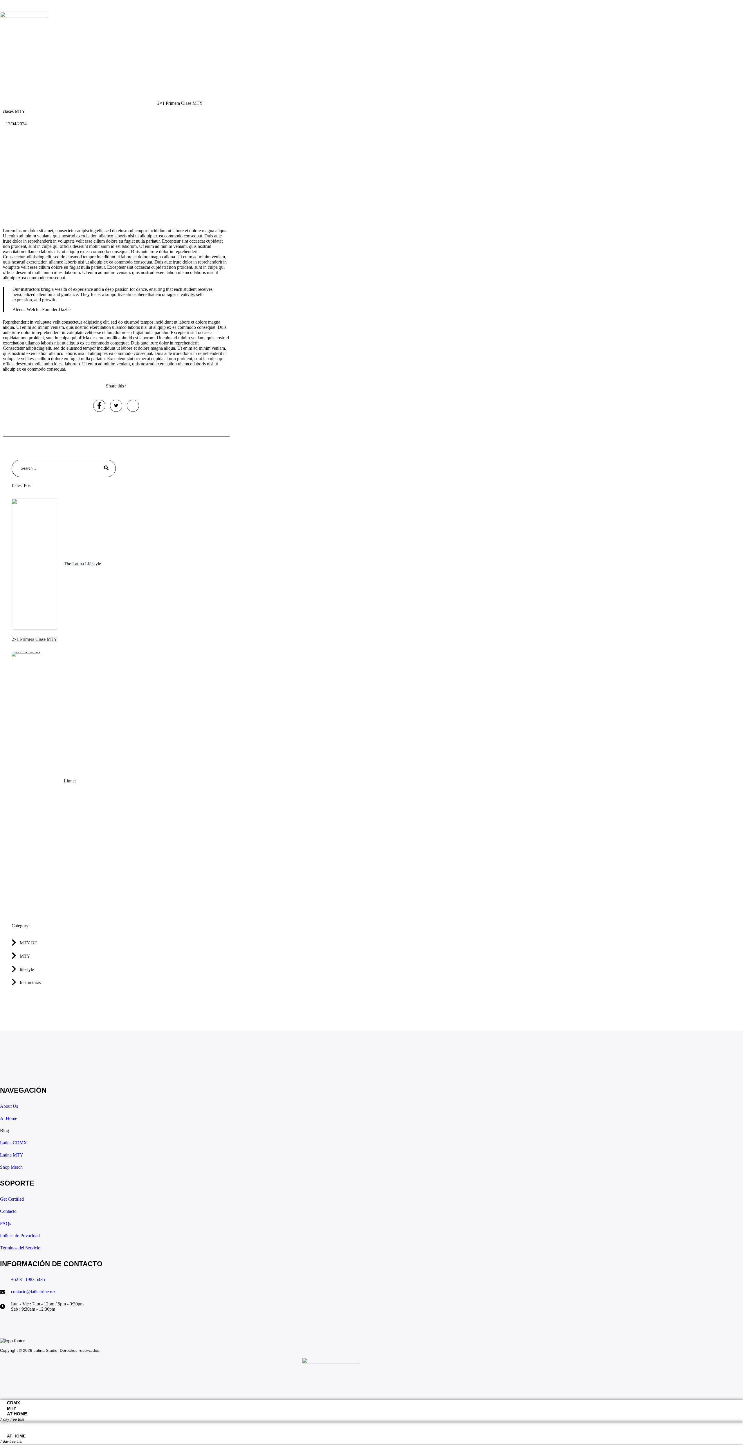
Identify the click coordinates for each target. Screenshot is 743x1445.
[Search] (106, 468)
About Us (52, 39)
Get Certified (225, 39)
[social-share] (99, 406)
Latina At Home (143, 39)
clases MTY (14, 111)
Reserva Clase (95, 39)
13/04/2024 (16, 123)
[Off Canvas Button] (26, 50)
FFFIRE (185, 39)
